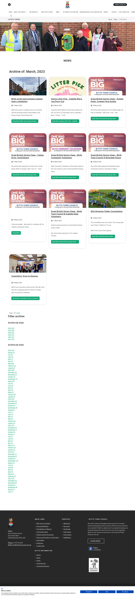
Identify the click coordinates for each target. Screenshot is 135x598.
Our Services (33, 12)
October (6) (11, 458)
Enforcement (67, 535)
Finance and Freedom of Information (47, 537)
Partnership (66, 529)
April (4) (10, 472)
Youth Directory (41, 563)
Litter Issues (67, 532)
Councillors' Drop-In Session (24, 276)
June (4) (10, 357)
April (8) (10, 390)
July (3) (10, 465)
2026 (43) (11, 328)
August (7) (11, 463)
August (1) (11, 434)
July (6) (10, 383)
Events (38, 560)
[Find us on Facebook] (9, 4)
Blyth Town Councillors (43, 523)
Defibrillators (67, 537)
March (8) (11, 363)
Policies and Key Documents (45, 535)
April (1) (10, 443)
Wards (38, 558)
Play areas (66, 526)
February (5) (12, 447)
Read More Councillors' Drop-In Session (25, 298)
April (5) (10, 361)
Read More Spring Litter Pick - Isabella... (65, 121)
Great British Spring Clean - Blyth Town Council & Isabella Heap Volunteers (66, 214)
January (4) (11, 368)
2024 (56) (11, 333)
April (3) (10, 419)
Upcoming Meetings (42, 526)
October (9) (11, 405)
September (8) (12, 408)
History (38, 555)
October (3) (11, 377)
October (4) (11, 485)
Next (18, 313)
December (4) (12, 401)
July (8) (10, 355)
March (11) (11, 445)
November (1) (12, 430)
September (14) (13, 461)
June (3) (10, 386)
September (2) (12, 379)
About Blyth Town (46, 12)
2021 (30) (11, 339)
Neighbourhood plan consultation (91, 12)
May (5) (10, 388)
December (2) (12, 428)
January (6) (11, 397)
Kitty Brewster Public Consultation (107, 211)
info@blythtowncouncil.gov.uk (21, 545)
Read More (16, 233)
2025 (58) (11, 330)
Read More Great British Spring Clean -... (104, 118)
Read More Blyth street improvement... (25, 121)
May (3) (10, 416)
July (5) (10, 436)
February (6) (12, 476)
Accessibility (40, 540)
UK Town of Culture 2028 (70, 12)
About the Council (20, 12)
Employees (39, 543)
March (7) (11, 392)
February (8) (12, 394)
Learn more (95, 541)
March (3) (11, 474)
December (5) (12, 372)
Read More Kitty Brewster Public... (103, 236)
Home (10, 12)
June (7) (10, 414)
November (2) (12, 374)
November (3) (12, 456)
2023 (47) (11, 335)
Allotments (66, 523)
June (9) (10, 439)
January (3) (11, 423)
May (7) (10, 359)
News (57, 12)
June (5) (10, 467)
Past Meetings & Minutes (44, 529)
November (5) (12, 403)
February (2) (12, 421)
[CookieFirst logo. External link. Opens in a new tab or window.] (2, 589)
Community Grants (42, 532)
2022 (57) (11, 337)
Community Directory (42, 566)
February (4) (12, 366)
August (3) (11, 352)
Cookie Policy (40, 546)
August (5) (11, 410)
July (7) (10, 412)
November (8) (12, 483)
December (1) (12, 454)
